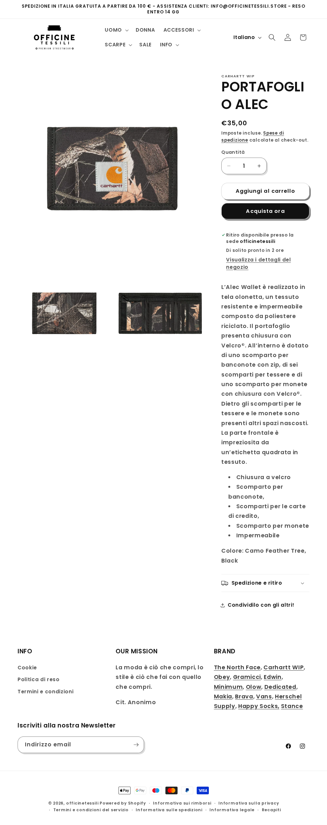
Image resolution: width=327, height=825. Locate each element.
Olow (254, 687)
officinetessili (82, 803)
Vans (264, 696)
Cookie (27, 667)
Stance (292, 706)
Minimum (228, 687)
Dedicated (280, 687)
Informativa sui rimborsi (182, 803)
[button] (116, 30)
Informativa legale (232, 810)
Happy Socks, (258, 706)
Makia (223, 696)
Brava (244, 696)
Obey (222, 677)
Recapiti (271, 810)
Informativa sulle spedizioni (169, 810)
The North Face (237, 667)
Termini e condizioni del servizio (91, 810)
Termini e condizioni (45, 691)
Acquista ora (265, 211)
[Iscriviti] (136, 744)
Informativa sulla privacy (248, 803)
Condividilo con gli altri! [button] (261, 605)
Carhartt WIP (283, 667)
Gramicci (247, 677)
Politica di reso (39, 679)
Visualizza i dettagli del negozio (258, 263)
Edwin (272, 677)
